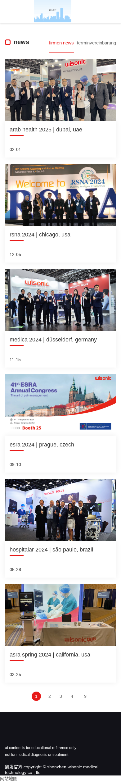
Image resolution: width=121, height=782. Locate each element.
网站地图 (8, 778)
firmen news (61, 42)
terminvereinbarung (96, 42)
